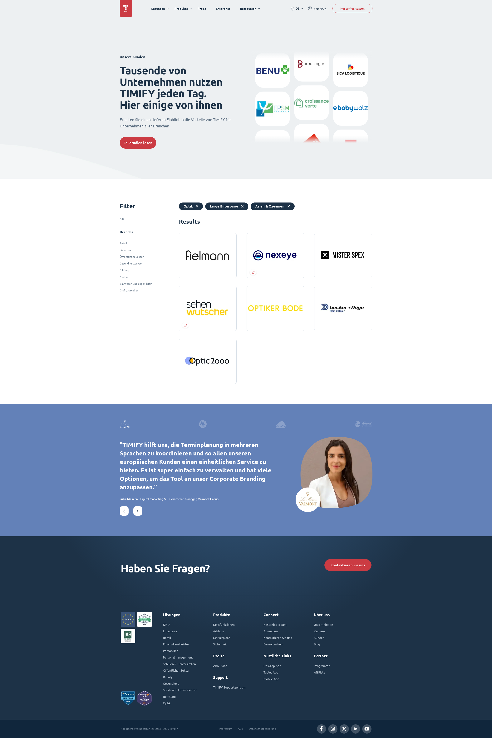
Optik (166, 703)
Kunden (319, 637)
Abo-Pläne (220, 666)
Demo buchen (273, 644)
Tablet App (270, 672)
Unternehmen (323, 624)
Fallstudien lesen (138, 143)
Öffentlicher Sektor (132, 256)
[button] (124, 511)
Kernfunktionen (224, 624)
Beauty (168, 677)
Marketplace (221, 637)
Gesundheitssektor (131, 263)
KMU (166, 624)
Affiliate (319, 672)
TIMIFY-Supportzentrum (229, 687)
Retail (123, 243)
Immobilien (170, 651)
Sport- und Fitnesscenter (180, 690)
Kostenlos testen (352, 8)
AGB (240, 728)
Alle (122, 218)
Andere (124, 277)
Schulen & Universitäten (179, 664)
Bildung (124, 270)
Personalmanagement (178, 657)
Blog (317, 644)
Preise (202, 8)
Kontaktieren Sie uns (348, 565)
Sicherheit (220, 644)
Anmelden (270, 631)
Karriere (319, 631)
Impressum (225, 728)
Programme (322, 666)
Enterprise (223, 8)
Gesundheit (171, 683)
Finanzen (125, 250)
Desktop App (272, 666)
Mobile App (271, 679)
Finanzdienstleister (176, 644)
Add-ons (218, 631)
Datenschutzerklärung (262, 728)
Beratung (169, 696)
